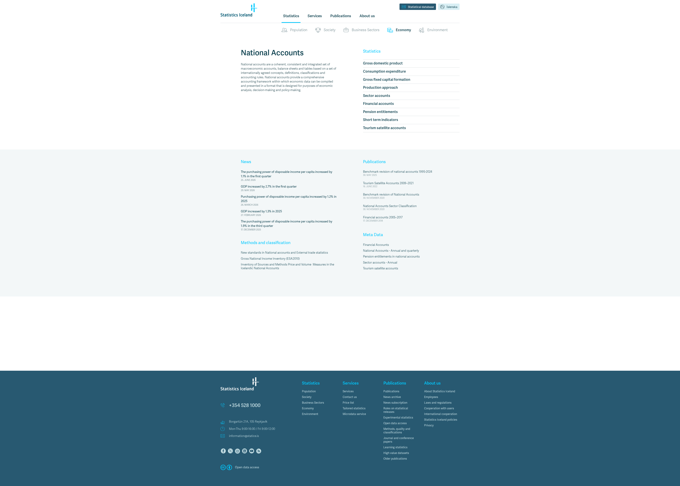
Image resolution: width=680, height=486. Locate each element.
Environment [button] (310, 414)
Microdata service (354, 414)
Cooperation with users (439, 408)
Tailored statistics (354, 408)
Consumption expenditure (384, 71)
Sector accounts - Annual (380, 262)
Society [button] (306, 397)
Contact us (350, 397)
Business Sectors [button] (313, 403)
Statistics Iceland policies (440, 420)
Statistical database (421, 7)
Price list (348, 403)
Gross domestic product (383, 63)
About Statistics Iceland (439, 391)
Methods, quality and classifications (396, 430)
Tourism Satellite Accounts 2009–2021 (388, 183)
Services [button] (315, 16)
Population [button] (309, 391)
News (246, 161)
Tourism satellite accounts (384, 128)
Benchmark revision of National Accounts (391, 194)
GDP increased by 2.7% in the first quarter (269, 186)
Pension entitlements (380, 112)
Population (298, 30)
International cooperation (440, 414)
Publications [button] (340, 16)
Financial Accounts (376, 245)
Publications (374, 161)
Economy (403, 30)
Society (329, 30)
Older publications (395, 458)
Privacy (429, 425)
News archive (392, 397)
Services (348, 391)
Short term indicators (380, 120)
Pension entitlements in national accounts (391, 256)
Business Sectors (365, 30)
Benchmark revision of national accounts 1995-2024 (397, 172)
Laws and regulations (438, 403)
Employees (431, 397)
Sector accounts (376, 96)
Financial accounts (378, 103)
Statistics (291, 16)
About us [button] (367, 16)
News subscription (395, 403)
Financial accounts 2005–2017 (383, 217)
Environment (437, 30)
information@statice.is (244, 436)
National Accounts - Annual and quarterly (391, 251)
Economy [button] (308, 408)
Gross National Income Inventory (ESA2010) (270, 259)
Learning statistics (395, 447)
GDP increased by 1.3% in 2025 (261, 211)
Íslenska (452, 7)
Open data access (395, 423)
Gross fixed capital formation (386, 79)
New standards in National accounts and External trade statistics (284, 253)
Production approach (380, 87)
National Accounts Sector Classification (390, 206)
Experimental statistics (398, 417)
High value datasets (396, 453)
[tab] (319, 391)
